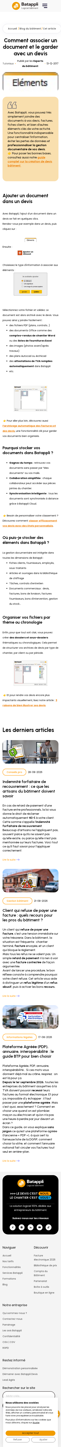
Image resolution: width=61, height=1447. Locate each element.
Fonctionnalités (12, 1267)
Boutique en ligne (44, 1292)
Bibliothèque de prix (45, 1265)
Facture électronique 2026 (44, 1257)
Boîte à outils (41, 1287)
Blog (5, 1284)
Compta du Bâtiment (41, 1273)
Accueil (13, 28)
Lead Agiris (9, 1380)
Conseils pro (14, 772)
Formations (9, 1278)
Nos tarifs (8, 1261)
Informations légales (20, 1037)
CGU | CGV (9, 1342)
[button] (44, 6)
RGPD (6, 1348)
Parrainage (9, 1324)
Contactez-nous (12, 1319)
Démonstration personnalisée (20, 1368)
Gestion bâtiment (17, 901)
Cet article (49, 28)
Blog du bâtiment (30, 28)
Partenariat (40, 1281)
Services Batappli (13, 1273)
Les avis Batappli (12, 1330)
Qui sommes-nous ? (15, 1313)
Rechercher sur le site (19, 1388)
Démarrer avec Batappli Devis (20, 1374)
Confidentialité (11, 1336)
